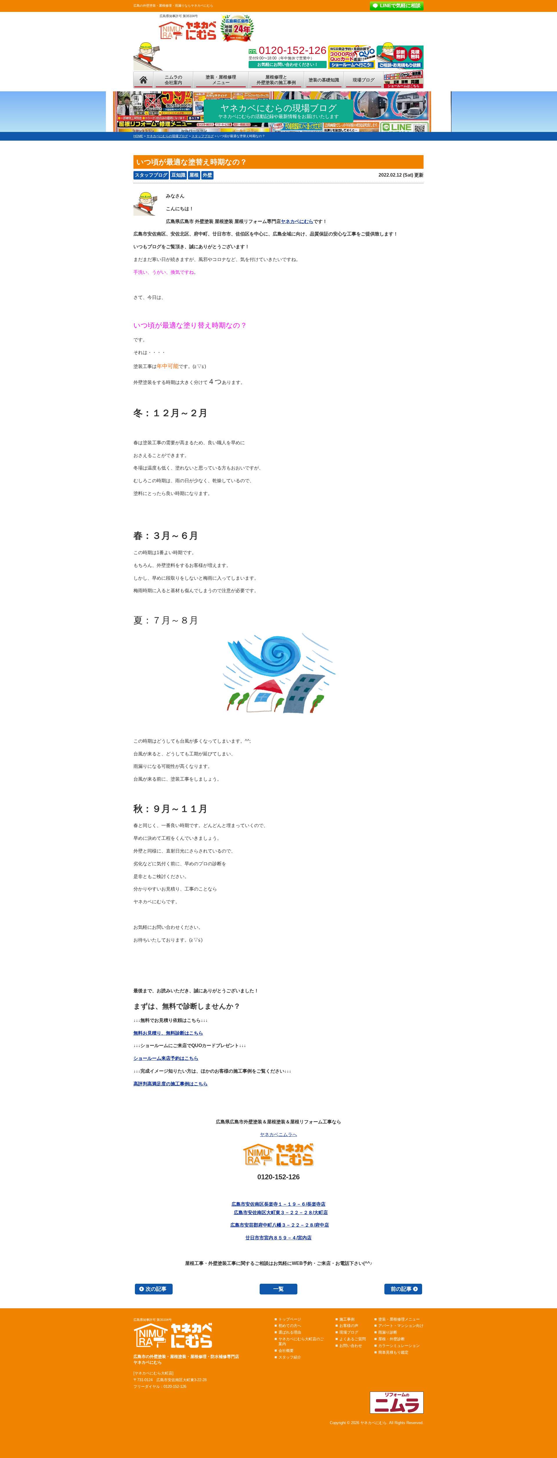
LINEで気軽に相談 (400, 5)
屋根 (194, 175)
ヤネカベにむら (297, 221)
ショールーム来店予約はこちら (165, 1058)
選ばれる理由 (289, 1332)
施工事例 (347, 1319)
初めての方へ (289, 1325)
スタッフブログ (151, 175)
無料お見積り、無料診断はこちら (168, 1033)
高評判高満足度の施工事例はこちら (170, 1083)
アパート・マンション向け (401, 1325)
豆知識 (178, 175)
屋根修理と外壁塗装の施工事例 (276, 80)
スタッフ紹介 (289, 1357)
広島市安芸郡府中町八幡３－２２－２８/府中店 (279, 1225)
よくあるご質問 (352, 1339)
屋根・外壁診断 (391, 1339)
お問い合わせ (350, 1345)
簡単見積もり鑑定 (393, 1352)
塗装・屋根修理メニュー (221, 80)
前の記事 (401, 1289)
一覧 (278, 1289)
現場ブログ (364, 79)
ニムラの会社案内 (173, 80)
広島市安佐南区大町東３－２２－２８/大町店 (281, 1212)
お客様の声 (348, 1325)
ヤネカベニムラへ (278, 1134)
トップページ (289, 1319)
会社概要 (286, 1350)
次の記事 (156, 1289)
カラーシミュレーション (399, 1345)
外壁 (207, 175)
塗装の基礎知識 (324, 79)
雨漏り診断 (387, 1332)
